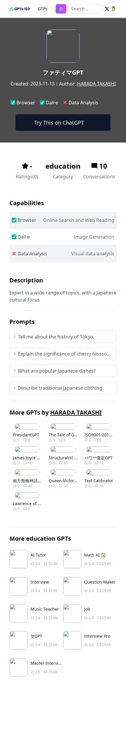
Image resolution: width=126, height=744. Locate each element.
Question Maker (99, 582)
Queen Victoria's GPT (69, 480)
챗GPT (36, 636)
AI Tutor (38, 555)
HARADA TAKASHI (96, 84)
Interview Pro (97, 636)
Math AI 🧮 (95, 555)
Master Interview (47, 663)
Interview (39, 582)
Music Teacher (44, 609)
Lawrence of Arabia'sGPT (37, 503)
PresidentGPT (26, 435)
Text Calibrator (98, 480)
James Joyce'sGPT (29, 457)
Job (87, 609)
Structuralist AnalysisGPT (73, 457)
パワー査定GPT (98, 457)
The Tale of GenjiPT (67, 435)
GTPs (42, 8)
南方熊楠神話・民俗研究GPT (39, 480)
